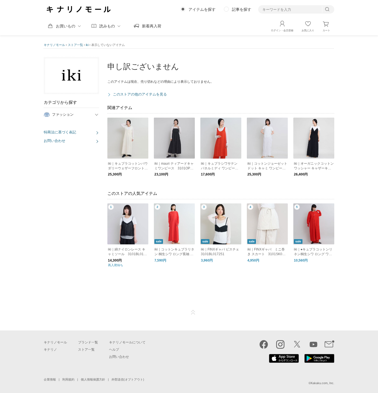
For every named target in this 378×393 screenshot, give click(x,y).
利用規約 (68, 379)
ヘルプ (114, 349)
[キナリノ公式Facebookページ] (263, 344)
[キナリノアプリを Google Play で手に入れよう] (319, 361)
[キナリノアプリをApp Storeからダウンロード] (284, 361)
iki (87, 44)
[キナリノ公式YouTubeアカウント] (313, 344)
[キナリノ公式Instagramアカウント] (280, 344)
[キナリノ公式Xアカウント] (296, 344)
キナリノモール (54, 44)
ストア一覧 (75, 44)
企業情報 (50, 379)
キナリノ (50, 349)
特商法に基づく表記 (60, 132)
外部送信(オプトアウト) (128, 379)
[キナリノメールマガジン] (329, 344)
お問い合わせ (54, 141)
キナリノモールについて (127, 342)
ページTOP (193, 312)
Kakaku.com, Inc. (322, 383)
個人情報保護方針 (93, 379)
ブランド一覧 (88, 342)
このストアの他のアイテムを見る (140, 94)
